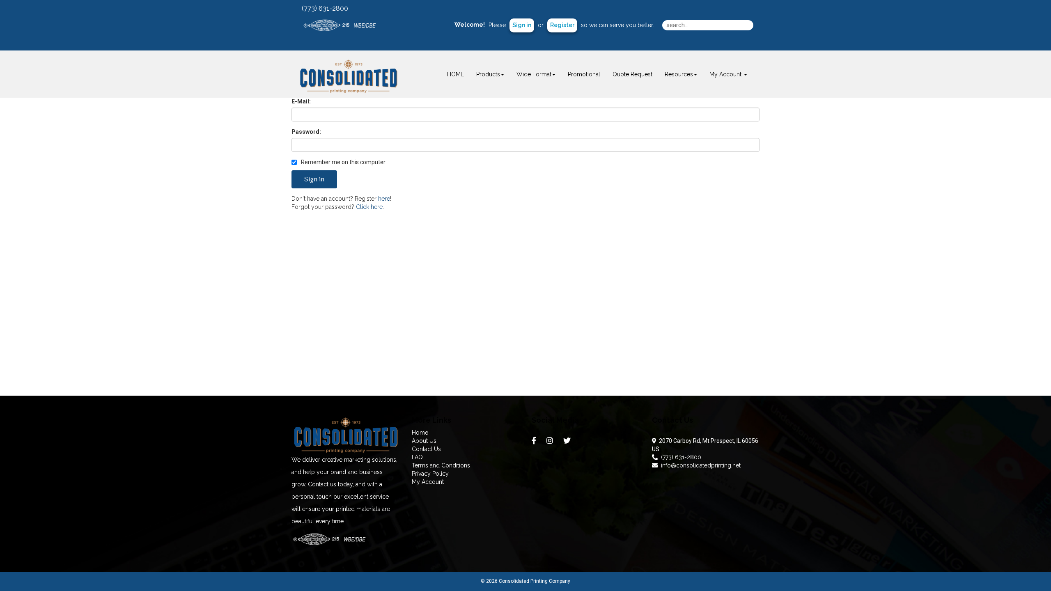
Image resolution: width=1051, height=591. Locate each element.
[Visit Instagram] (550, 442)
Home (420, 432)
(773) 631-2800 (679, 457)
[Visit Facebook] (535, 442)
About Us (424, 441)
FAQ (417, 457)
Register (562, 25)
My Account (428, 482)
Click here (369, 207)
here (384, 198)
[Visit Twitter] (568, 442)
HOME (455, 74)
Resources (679, 74)
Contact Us (426, 449)
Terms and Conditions (441, 465)
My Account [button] (726, 74)
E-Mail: (301, 101)
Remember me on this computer (343, 162)
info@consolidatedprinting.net (699, 465)
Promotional (584, 74)
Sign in (521, 25)
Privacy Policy (430, 473)
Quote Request (632, 74)
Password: (306, 131)
